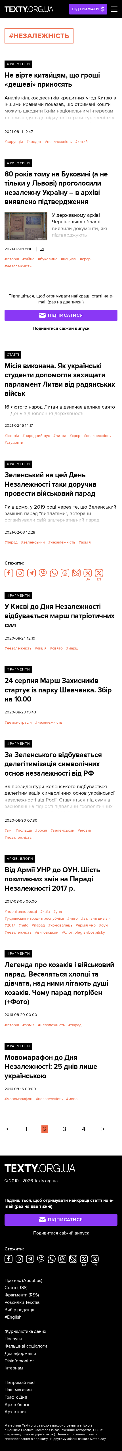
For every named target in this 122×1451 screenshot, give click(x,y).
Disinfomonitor (19, 1361)
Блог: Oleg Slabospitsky (84, 932)
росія (42, 830)
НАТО (74, 918)
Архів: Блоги (20, 859)
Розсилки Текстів (22, 1302)
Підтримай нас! (20, 1382)
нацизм (69, 259)
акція (42, 648)
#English (13, 1317)
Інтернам (14, 1368)
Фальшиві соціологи (26, 1346)
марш (73, 648)
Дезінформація (20, 1353)
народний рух (37, 435)
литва (61, 435)
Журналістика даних (25, 1331)
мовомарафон (19, 1098)
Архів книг (16, 1412)
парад (12, 542)
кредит (35, 141)
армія (86, 542)
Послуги (13, 1339)
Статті (13, 355)
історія (13, 259)
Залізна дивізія (97, 918)
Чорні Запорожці (22, 911)
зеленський (34, 542)
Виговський (47, 932)
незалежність (59, 141)
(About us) (32, 1280)
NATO (24, 925)
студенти (15, 442)
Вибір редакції (19, 1310)
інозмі (85, 830)
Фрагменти (18, 64)
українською (44, 1434)
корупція (15, 141)
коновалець (61, 925)
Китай (82, 141)
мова (72, 1098)
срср (86, 259)
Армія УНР (87, 925)
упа (59, 911)
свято (57, 648)
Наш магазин (18, 1390)
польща (25, 830)
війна (29, 259)
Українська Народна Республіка (35, 918)
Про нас (13, 1280)
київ (46, 911)
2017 (11, 925)
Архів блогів (18, 1405)
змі (9, 830)
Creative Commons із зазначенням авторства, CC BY (62, 1430)
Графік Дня (16, 1397)
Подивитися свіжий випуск (61, 328)
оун (104, 925)
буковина (48, 259)
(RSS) (22, 1287)
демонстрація (19, 722)
